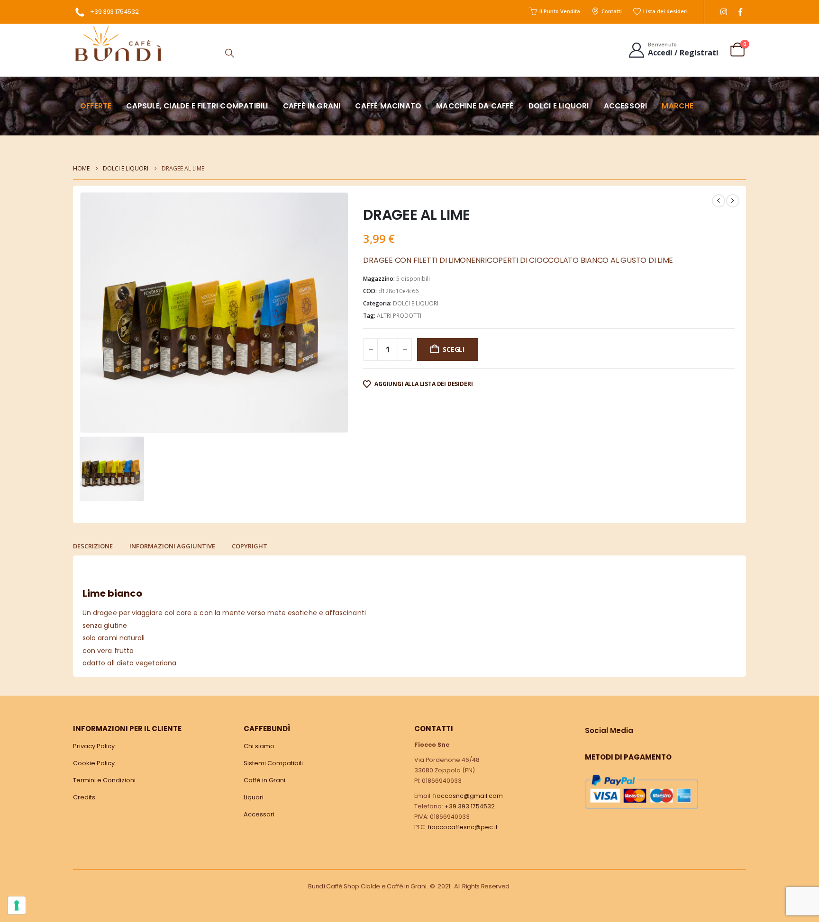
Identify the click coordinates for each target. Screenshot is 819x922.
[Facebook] (740, 12)
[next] (732, 200)
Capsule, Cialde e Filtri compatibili (197, 106)
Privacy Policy (94, 746)
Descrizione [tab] (93, 546)
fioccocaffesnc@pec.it (463, 827)
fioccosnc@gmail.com (468, 796)
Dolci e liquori (558, 106)
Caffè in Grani (264, 780)
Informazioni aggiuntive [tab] (172, 546)
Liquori (254, 797)
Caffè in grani (312, 106)
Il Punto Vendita (559, 11)
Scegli (453, 349)
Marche (677, 106)
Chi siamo (259, 746)
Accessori (625, 106)
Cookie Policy (94, 763)
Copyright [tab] (249, 546)
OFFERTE (95, 106)
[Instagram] (723, 12)
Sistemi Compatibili (273, 763)
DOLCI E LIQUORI (415, 303)
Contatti (611, 11)
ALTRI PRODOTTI (399, 316)
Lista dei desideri (665, 11)
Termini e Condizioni (104, 780)
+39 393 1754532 (114, 11)
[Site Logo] (118, 43)
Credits (84, 797)
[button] (229, 53)
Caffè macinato (388, 106)
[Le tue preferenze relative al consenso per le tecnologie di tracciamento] (17, 905)
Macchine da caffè (474, 106)
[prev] (718, 200)
